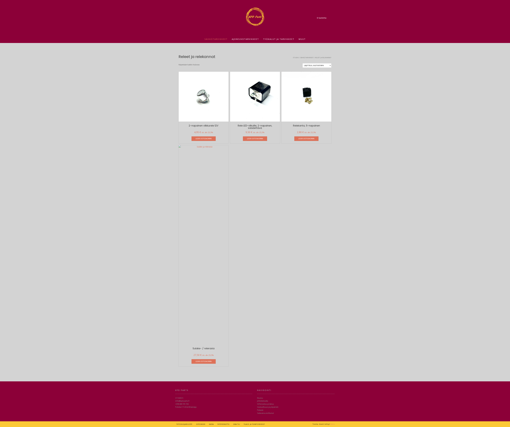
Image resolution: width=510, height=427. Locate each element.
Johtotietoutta (262, 401)
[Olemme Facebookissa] (274, 424)
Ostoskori (200, 424)
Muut (302, 39)
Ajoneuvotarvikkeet (245, 39)
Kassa (211, 424)
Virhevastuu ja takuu (265, 404)
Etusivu (296, 58)
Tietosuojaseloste (184, 424)
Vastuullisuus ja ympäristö (267, 407)
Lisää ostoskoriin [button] (204, 138)
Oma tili (236, 424)
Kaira (332, 424)
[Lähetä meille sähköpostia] (270, 424)
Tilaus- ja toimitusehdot (254, 424)
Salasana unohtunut (265, 413)
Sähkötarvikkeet (216, 39)
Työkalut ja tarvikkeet (278, 39)
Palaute (260, 410)
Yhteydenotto (223, 424)
